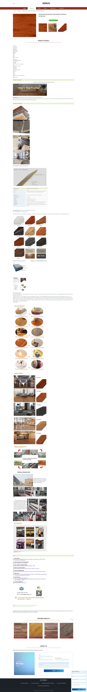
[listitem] (43, 27)
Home (24, 8)
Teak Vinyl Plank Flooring (35, 683)
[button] (14, 3)
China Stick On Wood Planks (61, 683)
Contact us (53, 8)
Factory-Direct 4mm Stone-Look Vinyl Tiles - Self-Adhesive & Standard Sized (27, 605)
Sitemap (52, 690)
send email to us (54, 20)
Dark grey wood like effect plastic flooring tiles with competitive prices (24, 606)
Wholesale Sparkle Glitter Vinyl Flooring (48, 683)
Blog (45, 8)
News (39, 8)
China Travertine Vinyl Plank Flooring (43, 685)
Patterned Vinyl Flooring (24, 683)
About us (61, 8)
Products (32, 8)
